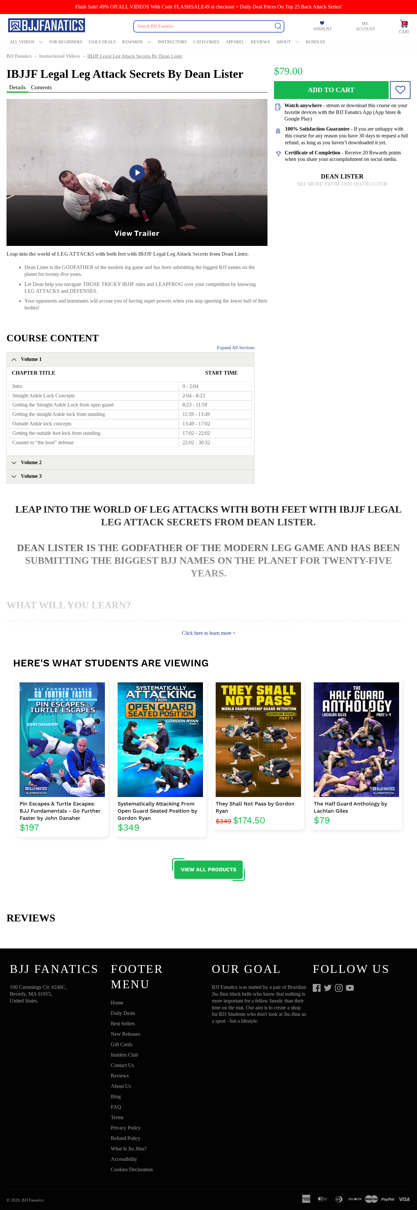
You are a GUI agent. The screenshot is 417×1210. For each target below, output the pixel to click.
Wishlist (322, 29)
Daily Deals (102, 41)
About (283, 41)
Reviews (260, 41)
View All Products (208, 869)
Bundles (315, 41)
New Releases (125, 1034)
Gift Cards (121, 1044)
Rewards (132, 41)
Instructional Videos (59, 56)
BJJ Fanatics (19, 56)
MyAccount (365, 26)
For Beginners (65, 41)
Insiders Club (124, 1055)
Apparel (235, 41)
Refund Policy (125, 1138)
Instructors (172, 41)
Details (17, 87)
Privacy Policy (126, 1128)
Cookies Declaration (132, 1169)
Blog (116, 1096)
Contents (41, 87)
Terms (117, 1117)
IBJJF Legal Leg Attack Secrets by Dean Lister (134, 56)
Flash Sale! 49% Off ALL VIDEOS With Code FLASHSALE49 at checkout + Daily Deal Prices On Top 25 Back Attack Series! (208, 6)
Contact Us (122, 1065)
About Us (121, 1086)
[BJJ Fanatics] (47, 26)
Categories (206, 41)
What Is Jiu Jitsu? (129, 1148)
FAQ (116, 1107)
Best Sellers (123, 1023)
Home (117, 1002)
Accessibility (124, 1159)
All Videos (22, 41)
